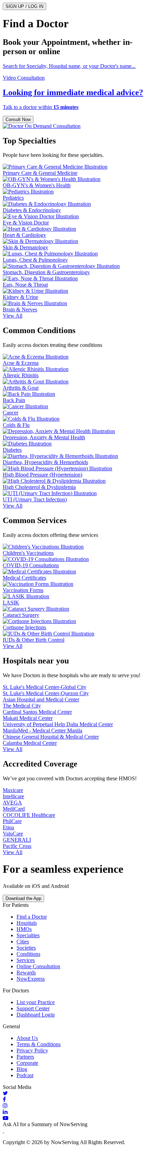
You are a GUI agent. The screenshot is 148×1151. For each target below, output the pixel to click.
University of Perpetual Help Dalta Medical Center (58, 724)
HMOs (24, 929)
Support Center (33, 1008)
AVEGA (12, 802)
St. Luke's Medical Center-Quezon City (46, 693)
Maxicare (13, 790)
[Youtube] (74, 1118)
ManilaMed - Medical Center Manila (42, 730)
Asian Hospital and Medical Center (41, 699)
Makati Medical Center (28, 718)
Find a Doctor (32, 917)
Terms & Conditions (39, 1044)
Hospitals (27, 923)
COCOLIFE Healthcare (29, 815)
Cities (23, 941)
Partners (25, 1057)
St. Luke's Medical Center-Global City (44, 687)
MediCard (14, 809)
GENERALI (17, 840)
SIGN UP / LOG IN (24, 6)
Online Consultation (38, 966)
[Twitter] (74, 1093)
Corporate (27, 1063)
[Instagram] (74, 1106)
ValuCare (13, 834)
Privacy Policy (32, 1050)
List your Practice (36, 1002)
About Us (27, 1038)
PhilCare (12, 821)
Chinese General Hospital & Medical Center (51, 737)
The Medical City (22, 706)
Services (26, 960)
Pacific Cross (17, 846)
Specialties (28, 935)
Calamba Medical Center (30, 743)
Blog (22, 1069)
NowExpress (31, 979)
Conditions (28, 954)
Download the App (23, 898)
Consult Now (18, 119)
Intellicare (13, 796)
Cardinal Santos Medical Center (37, 712)
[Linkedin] (74, 1112)
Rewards (26, 972)
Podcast (25, 1075)
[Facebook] (74, 1100)
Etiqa (8, 827)
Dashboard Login (36, 1015)
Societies (26, 948)
